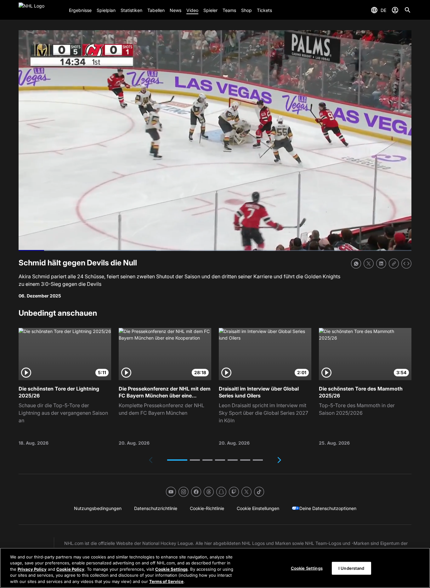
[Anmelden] (395, 10)
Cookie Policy (70, 569)
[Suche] (407, 10)
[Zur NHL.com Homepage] (41, 10)
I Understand (351, 568)
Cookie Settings (171, 569)
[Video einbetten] (406, 263)
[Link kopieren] (394, 263)
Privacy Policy (32, 569)
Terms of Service (166, 581)
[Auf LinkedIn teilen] (381, 263)
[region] (215, 568)
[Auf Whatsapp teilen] (356, 263)
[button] (177, 460)
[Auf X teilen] (369, 263)
